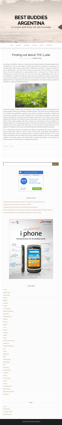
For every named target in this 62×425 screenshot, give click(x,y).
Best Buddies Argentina (31, 20)
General (18, 45)
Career (5, 306)
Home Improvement (9, 340)
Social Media (7, 370)
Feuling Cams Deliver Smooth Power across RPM (17, 204)
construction (6, 308)
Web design (6, 389)
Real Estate (6, 362)
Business (49, 45)
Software (5, 373)
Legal (4, 351)
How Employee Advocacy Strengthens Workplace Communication (22, 212)
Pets (4, 356)
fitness (5, 324)
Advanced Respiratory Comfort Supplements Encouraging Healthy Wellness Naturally (27, 210)
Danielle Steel (37, 58)
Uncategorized (7, 386)
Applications (6, 292)
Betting (5, 300)
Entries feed (6, 409)
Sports (5, 375)
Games (5, 330)
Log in (5, 406)
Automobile (6, 295)
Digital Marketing (8, 311)
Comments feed (7, 411)
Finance (34, 45)
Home (11, 45)
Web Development (8, 391)
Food (4, 327)
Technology (6, 378)
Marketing (6, 354)
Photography (7, 359)
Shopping (27, 45)
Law (4, 348)
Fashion (5, 319)
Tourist (5, 381)
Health (42, 45)
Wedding (6, 394)
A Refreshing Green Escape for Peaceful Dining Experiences (20, 207)
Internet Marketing (8, 346)
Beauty (5, 297)
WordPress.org (7, 414)
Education (6, 314)
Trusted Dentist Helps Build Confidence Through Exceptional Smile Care (24, 202)
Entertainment (7, 316)
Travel (5, 383)
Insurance (6, 343)
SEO (4, 364)
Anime (5, 289)
